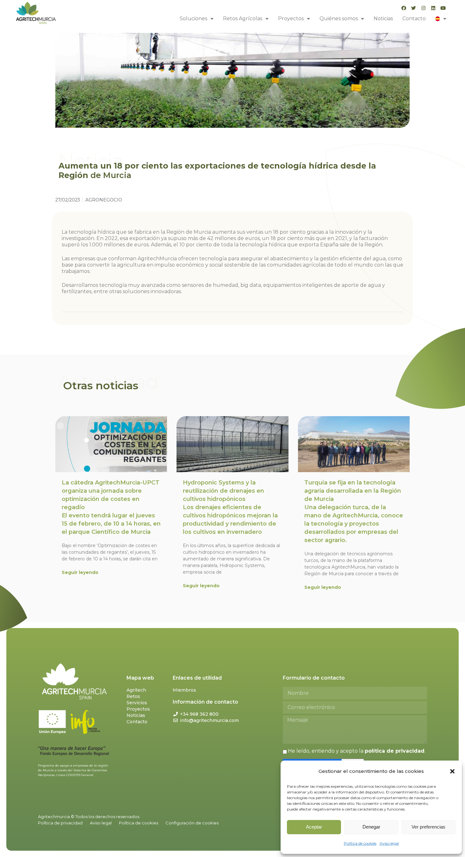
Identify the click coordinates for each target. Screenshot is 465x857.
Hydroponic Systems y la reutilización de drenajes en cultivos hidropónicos (230, 507)
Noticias (383, 18)
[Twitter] (413, 8)
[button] (452, 771)
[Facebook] (403, 8)
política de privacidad (395, 751)
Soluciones (193, 18)
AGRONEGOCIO (103, 200)
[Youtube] (443, 8)
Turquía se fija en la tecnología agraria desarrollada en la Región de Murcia (353, 511)
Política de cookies (360, 843)
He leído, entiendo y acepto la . (356, 751)
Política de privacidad (60, 822)
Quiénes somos (338, 18)
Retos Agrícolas (242, 18)
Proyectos (291, 18)
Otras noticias (100, 385)
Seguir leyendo (80, 572)
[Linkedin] (433, 8)
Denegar (371, 826)
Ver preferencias (428, 826)
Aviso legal (389, 843)
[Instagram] (423, 8)
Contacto (414, 18)
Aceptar (314, 826)
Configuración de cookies (192, 822)
